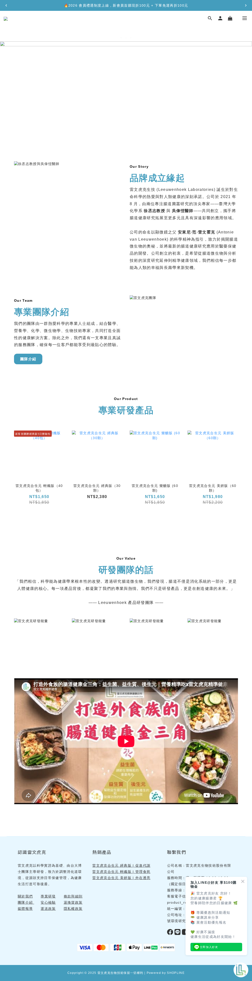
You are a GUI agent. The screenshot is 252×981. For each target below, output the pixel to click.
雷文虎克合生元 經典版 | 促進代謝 (121, 865)
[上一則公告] (6, 5)
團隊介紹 (28, 359)
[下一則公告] (246, 5)
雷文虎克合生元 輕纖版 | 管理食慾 (121, 872)
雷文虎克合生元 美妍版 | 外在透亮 (121, 878)
